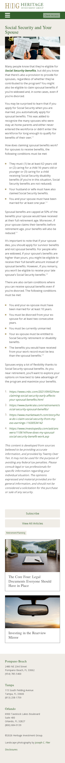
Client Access (51, 15)
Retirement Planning (15, 532)
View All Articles (32, 523)
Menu (10, 15)
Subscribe (32, 513)
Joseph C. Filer (42, 742)
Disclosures (11, 749)
